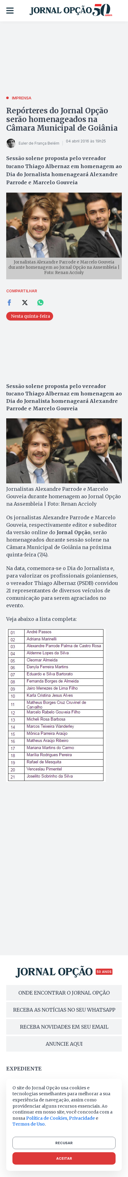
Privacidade (82, 1118)
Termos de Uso (28, 1124)
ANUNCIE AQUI (64, 1044)
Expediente (24, 1069)
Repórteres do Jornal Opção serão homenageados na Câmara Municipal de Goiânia (62, 119)
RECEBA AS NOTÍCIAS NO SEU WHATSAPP (64, 1010)
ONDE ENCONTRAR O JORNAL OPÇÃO (64, 993)
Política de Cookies (46, 1118)
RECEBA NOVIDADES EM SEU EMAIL (64, 1027)
